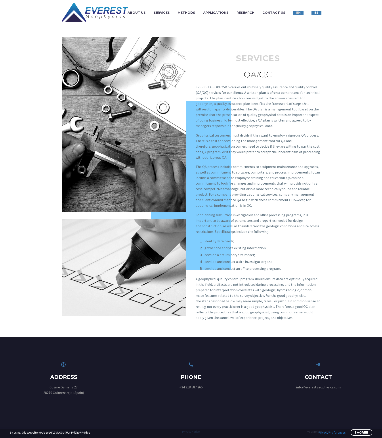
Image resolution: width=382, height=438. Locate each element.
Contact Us (273, 13)
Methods (186, 13)
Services (162, 13)
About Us (137, 13)
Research (245, 13)
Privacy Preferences (332, 432)
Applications (216, 13)
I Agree (361, 432)
